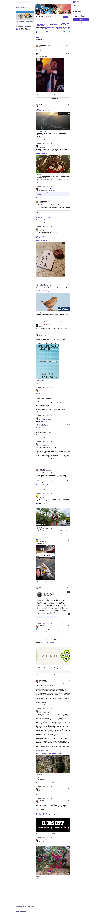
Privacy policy (19, 907)
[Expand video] (51, 578)
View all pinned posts (53, 98)
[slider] (45, 576)
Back (38, 2)
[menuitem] (45, 562)
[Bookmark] (61, 94)
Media (41, 35)
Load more (53, 882)
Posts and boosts (39, 39)
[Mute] (40, 578)
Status (26, 906)
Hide (62, 58)
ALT (63, 275)
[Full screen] (54, 578)
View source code (23, 911)
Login (81, 22)
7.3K (37, 21)
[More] (69, 94)
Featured (45, 35)
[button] (45, 562)
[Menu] (69, 17)
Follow (65, 16)
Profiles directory (31, 906)
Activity (37, 35)
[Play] (37, 578)
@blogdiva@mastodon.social (41, 17)
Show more (38, 194)
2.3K (42, 21)
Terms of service (25, 907)
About (23, 906)
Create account (81, 19)
